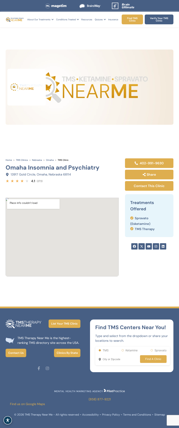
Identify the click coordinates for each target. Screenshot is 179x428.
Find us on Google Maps (27, 404)
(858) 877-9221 (100, 399)
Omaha (50, 160)
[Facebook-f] (39, 368)
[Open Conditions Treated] (78, 19)
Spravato (161, 350)
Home (9, 160)
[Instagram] (47, 368)
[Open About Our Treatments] (52, 19)
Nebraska (37, 160)
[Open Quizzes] (105, 19)
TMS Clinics (22, 160)
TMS (106, 350)
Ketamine (132, 350)
